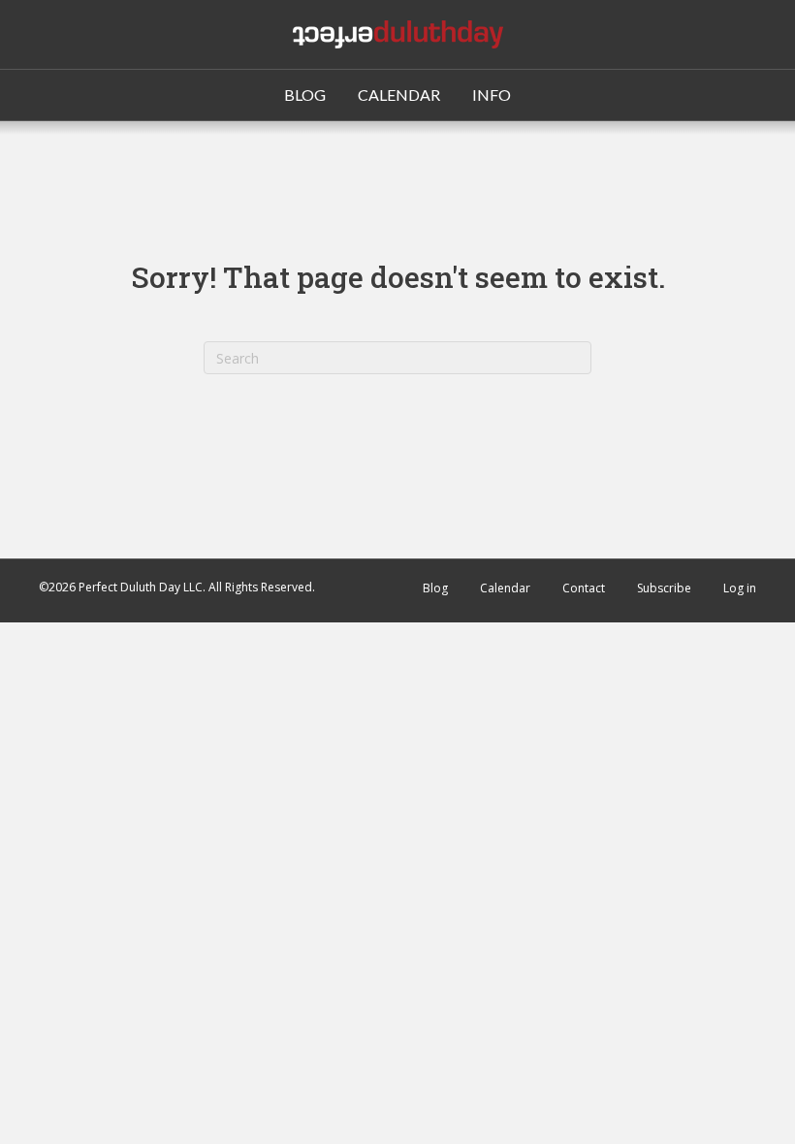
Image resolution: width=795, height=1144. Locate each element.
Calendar (505, 588)
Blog (435, 588)
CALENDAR (399, 94)
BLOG (305, 94)
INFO (491, 94)
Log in (739, 588)
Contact (583, 588)
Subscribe (664, 588)
